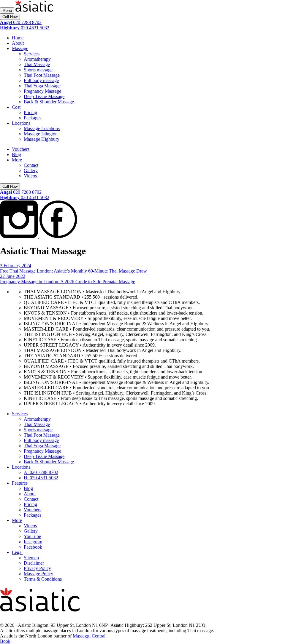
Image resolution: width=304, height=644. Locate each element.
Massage (20, 48)
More (17, 159)
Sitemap (31, 557)
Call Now (10, 17)
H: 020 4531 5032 (41, 477)
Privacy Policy (37, 568)
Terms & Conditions (43, 578)
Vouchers (20, 149)
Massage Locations (42, 128)
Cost (16, 107)
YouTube (32, 536)
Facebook (33, 547)
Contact (31, 165)
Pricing (30, 112)
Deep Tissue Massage (44, 96)
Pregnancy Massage (42, 91)
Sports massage (38, 69)
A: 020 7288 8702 (41, 472)
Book (5, 641)
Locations (21, 123)
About (18, 43)
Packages (32, 117)
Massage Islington (41, 133)
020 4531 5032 (24, 27)
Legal (17, 552)
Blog (16, 154)
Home (17, 37)
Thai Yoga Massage (42, 85)
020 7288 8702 (21, 22)
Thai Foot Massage (42, 75)
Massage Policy (38, 573)
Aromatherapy (37, 59)
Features (20, 483)
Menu (7, 10)
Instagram (33, 541)
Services (31, 53)
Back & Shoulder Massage (49, 101)
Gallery (31, 170)
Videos (30, 175)
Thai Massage (37, 64)
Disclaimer (34, 562)
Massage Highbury (41, 139)
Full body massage (41, 80)
